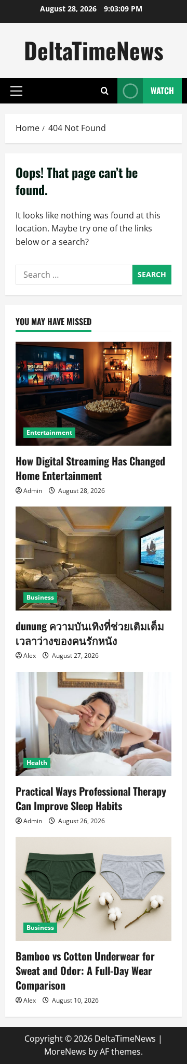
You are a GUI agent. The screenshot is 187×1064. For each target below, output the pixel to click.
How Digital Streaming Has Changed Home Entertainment (90, 468)
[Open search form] (105, 91)
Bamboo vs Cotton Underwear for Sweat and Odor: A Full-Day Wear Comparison (85, 970)
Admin (32, 490)
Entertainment (49, 432)
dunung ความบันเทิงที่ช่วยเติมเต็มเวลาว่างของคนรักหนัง (90, 633)
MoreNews (65, 1051)
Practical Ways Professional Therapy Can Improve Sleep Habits (91, 798)
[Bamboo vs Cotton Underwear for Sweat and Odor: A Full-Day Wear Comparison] (93, 889)
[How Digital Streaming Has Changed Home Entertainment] (93, 394)
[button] (16, 91)
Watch (162, 90)
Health (36, 762)
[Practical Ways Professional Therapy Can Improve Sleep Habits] (93, 724)
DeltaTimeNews (94, 50)
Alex (29, 655)
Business (40, 597)
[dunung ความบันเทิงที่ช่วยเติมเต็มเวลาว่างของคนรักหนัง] (93, 559)
